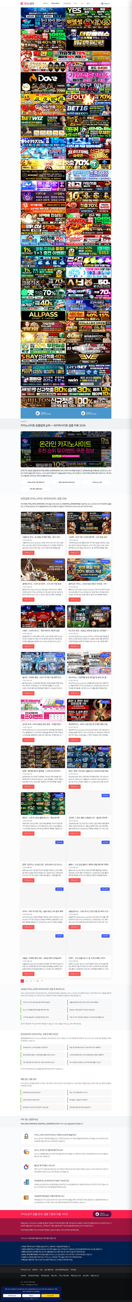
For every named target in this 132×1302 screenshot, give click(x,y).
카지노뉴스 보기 (97, 482)
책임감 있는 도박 (87, 1083)
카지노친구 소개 (25, 1270)
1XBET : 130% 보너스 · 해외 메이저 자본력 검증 (41, 631)
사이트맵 (73, 1270)
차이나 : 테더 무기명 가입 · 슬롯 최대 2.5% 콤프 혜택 (42, 911)
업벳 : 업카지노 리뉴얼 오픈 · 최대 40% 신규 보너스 (42, 865)
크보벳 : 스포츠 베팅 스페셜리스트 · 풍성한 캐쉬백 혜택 (90, 818)
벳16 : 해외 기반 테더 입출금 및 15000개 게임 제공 (88, 771)
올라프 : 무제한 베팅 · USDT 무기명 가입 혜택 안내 (41, 677)
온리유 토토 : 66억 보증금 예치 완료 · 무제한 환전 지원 (43, 724)
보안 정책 (85, 1275)
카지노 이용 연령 (64, 1275)
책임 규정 (54, 1275)
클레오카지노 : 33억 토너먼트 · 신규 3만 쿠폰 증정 (41, 584)
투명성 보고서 (95, 1275)
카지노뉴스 (66, 1024)
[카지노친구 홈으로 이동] (27, 3)
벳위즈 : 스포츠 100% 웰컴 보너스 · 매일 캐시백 (40, 818)
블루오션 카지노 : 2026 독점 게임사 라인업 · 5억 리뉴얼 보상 (92, 584)
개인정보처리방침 (33, 1275)
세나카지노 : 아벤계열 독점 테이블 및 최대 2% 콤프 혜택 (90, 677)
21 (38, 981)
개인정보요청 (45, 1275)
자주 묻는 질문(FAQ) (36, 489)
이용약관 (23, 1275)
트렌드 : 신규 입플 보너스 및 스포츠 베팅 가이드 (87, 958)
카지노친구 (23, 421)
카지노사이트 (59, 561)
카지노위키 (35, 1024)
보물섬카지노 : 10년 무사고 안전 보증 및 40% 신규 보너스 (91, 911)
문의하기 (35, 1270)
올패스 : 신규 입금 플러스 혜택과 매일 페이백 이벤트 (89, 865)
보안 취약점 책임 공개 (61, 1270)
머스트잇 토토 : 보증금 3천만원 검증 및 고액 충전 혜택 (89, 631)
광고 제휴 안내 (49, 1270)
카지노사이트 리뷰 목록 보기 (36, 482)
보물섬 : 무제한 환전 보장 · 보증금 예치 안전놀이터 (41, 958)
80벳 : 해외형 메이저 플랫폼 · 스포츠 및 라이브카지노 (43, 771)
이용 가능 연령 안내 (101, 1083)
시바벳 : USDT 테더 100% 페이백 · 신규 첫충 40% (88, 537)
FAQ (41, 1270)
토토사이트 (59, 514)
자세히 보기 (27, 552)
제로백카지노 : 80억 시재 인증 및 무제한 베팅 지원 (88, 724)
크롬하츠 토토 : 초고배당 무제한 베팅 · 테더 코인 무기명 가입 (45, 537)
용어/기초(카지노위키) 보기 (67, 482)
